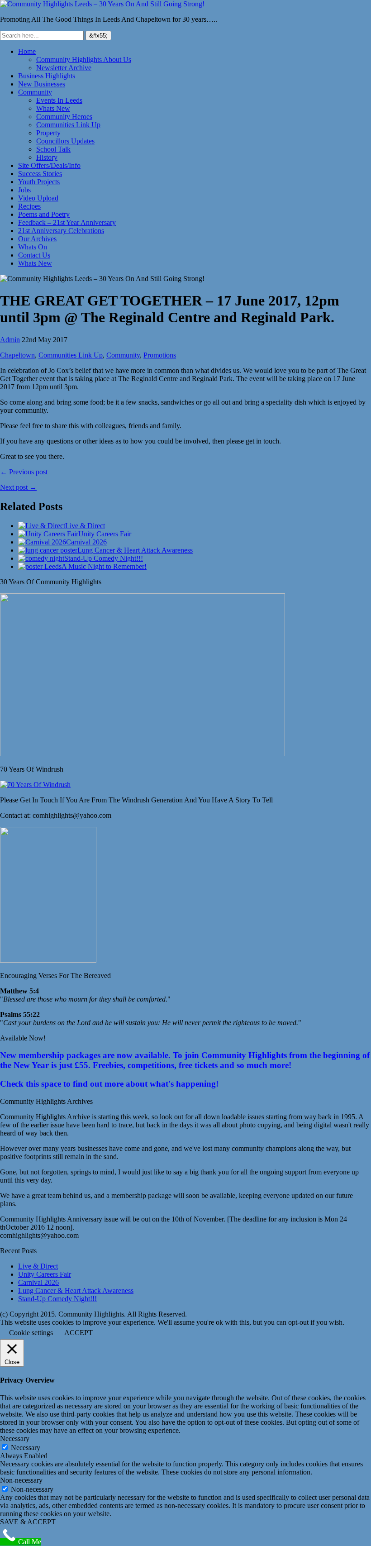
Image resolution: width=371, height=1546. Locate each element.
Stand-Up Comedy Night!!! (103, 558)
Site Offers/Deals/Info (49, 165)
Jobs (24, 190)
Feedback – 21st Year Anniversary (67, 222)
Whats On (32, 247)
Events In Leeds (59, 100)
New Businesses (41, 84)
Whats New (53, 108)
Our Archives (37, 239)
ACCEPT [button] (78, 1332)
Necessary (25, 1447)
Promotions (159, 355)
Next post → (18, 487)
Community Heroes (64, 116)
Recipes (29, 206)
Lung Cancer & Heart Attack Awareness (135, 550)
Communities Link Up (68, 125)
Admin (10, 340)
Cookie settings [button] (31, 1332)
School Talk (53, 149)
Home (27, 51)
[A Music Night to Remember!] (40, 566)
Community (35, 92)
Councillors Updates (65, 141)
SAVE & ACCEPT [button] (28, 1522)
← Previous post (24, 472)
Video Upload (38, 198)
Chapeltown (17, 355)
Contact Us (34, 255)
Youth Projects (39, 182)
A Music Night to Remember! (104, 566)
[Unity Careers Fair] (48, 534)
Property (48, 133)
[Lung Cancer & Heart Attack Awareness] (47, 550)
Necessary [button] (14, 1438)
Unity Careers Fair (104, 534)
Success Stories (40, 173)
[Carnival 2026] (42, 542)
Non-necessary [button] (21, 1480)
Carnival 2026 (86, 542)
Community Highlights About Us (83, 59)
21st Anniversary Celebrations (61, 230)
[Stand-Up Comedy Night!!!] (41, 558)
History (46, 157)
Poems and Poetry (44, 214)
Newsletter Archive (63, 68)
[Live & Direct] (41, 526)
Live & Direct (85, 526)
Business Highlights (46, 76)
